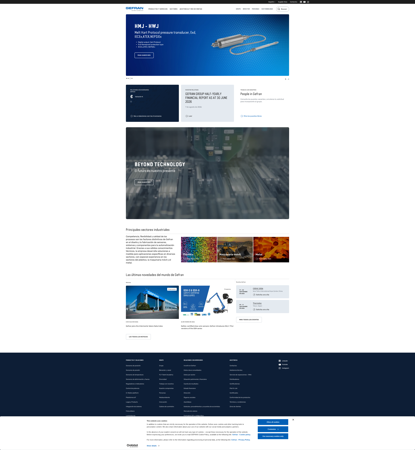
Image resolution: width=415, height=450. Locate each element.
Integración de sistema (134, 406)
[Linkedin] (300, 2)
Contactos (293, 2)
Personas (255, 9)
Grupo (238, 9)
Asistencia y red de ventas (191, 9)
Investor (246, 9)
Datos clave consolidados (192, 370)
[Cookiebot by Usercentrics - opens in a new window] (132, 445)
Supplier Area (282, 2)
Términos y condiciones (238, 402)
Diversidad (163, 379)
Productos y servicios (158, 9)
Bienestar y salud (165, 370)
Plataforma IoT (131, 397)
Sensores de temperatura (134, 375)
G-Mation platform (132, 393)
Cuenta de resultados (191, 384)
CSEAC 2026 (258, 288)
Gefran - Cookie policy (241, 435)
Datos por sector (189, 375)
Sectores (173, 9)
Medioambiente (164, 397)
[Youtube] (304, 2)
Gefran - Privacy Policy (240, 440)
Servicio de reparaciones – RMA (240, 375)
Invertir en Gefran (190, 366)
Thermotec (257, 303)
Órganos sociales (189, 397)
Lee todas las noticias (138, 337)
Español (271, 2)
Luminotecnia (130, 416)
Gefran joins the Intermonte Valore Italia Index (144, 326)
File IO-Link (233, 388)
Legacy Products (132, 402)
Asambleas (187, 402)
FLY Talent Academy (166, 375)
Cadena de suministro (166, 406)
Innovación (163, 402)
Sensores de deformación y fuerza (137, 379)
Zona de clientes (235, 406)
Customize (272, 429)
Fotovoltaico (130, 411)
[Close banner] (293, 419)
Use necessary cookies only (273, 436)
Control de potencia (132, 388)
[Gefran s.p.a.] (134, 9)
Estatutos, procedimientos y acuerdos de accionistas (202, 406)
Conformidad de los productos (240, 397)
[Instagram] (307, 2)
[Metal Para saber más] (271, 238)
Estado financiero (190, 388)
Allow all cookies (273, 422)
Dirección (187, 393)
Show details (152, 446)
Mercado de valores (190, 411)
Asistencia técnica (236, 370)
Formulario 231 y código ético (194, 416)
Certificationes (235, 384)
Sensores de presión (133, 370)
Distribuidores (234, 379)
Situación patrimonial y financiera (195, 379)
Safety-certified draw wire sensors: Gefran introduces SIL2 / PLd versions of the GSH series (207, 327)
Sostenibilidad (267, 9)
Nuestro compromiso (166, 388)
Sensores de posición (133, 366)
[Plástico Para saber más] (199, 238)
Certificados (234, 393)
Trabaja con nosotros (166, 384)
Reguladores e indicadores (135, 384)
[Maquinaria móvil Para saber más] (235, 238)
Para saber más (144, 55)
